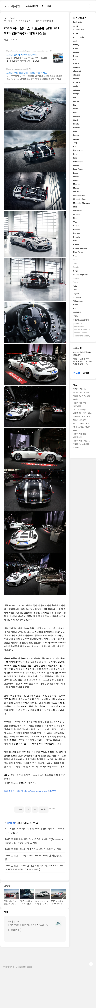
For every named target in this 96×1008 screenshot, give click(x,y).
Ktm (75, 154)
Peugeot (76, 229)
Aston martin (78, 37)
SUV (83, 416)
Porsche (10, 822)
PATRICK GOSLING (82, 329)
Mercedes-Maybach (81, 203)
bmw (75, 430)
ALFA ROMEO (79, 30)
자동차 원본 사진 (79, 413)
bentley (76, 45)
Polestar (76, 233)
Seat (75, 263)
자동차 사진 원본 (79, 434)
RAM (75, 241)
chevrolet (77, 71)
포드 (88, 416)
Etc (74, 309)
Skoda (75, 267)
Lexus (75, 173)
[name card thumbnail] (58, 923)
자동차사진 (77, 437)
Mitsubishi (77, 210)
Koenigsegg (78, 150)
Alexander (78, 323)
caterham (77, 67)
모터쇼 (76, 316)
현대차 (75, 389)
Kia (74, 146)
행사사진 (77, 312)
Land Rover (78, 169)
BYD (75, 60)
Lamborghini (78, 162)
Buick (75, 56)
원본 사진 (77, 406)
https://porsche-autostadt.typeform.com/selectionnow (27, 51)
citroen (76, 79)
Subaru (76, 278)
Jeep (75, 143)
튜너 (75, 427)
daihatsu (76, 90)
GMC (75, 120)
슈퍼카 (75, 399)
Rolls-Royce (78, 252)
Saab (75, 256)
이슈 (83, 396)
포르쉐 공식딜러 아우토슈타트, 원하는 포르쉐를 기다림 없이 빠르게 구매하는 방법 (26, 59)
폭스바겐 (76, 416)
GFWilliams (79, 326)
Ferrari (76, 101)
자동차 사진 (77, 441)
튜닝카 (87, 427)
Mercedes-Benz (79, 199)
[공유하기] (28, 809)
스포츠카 (85, 444)
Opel (75, 222)
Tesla (75, 290)
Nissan (76, 218)
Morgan (76, 214)
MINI (75, 207)
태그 (49, 6)
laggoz (29, 967)
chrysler (76, 75)
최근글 (76, 372)
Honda (76, 124)
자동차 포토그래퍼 (81, 320)
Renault (76, 244)
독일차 (86, 441)
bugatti (76, 52)
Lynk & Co (77, 22)
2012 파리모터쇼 (79, 410)
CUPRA (76, 82)
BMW (75, 48)
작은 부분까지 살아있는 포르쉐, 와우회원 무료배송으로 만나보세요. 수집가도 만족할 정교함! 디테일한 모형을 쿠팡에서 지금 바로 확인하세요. (34, 77)
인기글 (86, 372)
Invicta (76, 135)
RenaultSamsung (80, 248)
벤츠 (88, 396)
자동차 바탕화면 (79, 420)
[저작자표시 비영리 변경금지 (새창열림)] (51, 808)
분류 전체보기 (80, 18)
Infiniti (75, 131)
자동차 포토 (84, 423)
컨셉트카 (76, 444)
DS (74, 97)
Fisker (75, 109)
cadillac (76, 63)
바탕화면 (76, 396)
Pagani (76, 226)
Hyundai (76, 128)
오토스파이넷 (32, 6)
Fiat (74, 105)
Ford (75, 113)
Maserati (76, 184)
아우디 (75, 423)
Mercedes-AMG (79, 195)
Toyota (76, 293)
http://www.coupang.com (16, 69)
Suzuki (76, 282)
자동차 (82, 389)
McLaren (76, 192)
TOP (91, 964)
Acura (75, 26)
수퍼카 (75, 447)
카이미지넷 (12, 6)
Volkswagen (78, 301)
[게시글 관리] (35, 809)
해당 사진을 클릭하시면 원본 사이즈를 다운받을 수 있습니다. (82, 361)
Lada (75, 158)
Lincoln (76, 177)
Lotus (75, 180)
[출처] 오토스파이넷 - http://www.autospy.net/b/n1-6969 (30, 791)
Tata (75, 286)
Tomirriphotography (82, 336)
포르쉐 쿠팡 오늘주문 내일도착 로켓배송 (26, 72)
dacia (75, 86)
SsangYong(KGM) (80, 275)
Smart (75, 271)
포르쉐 (86, 392)
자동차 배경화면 (79, 403)
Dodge (76, 94)
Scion (75, 259)
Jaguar (76, 139)
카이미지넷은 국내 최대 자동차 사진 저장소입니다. (28, 925)
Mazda (76, 188)
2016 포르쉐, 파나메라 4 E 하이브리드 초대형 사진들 (33, 849)
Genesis (76, 116)
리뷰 (90, 413)
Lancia (76, 165)
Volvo (75, 305)
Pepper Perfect (80, 333)
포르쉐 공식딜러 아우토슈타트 (21, 54)
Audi (75, 41)
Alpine (75, 33)
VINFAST (77, 297)
